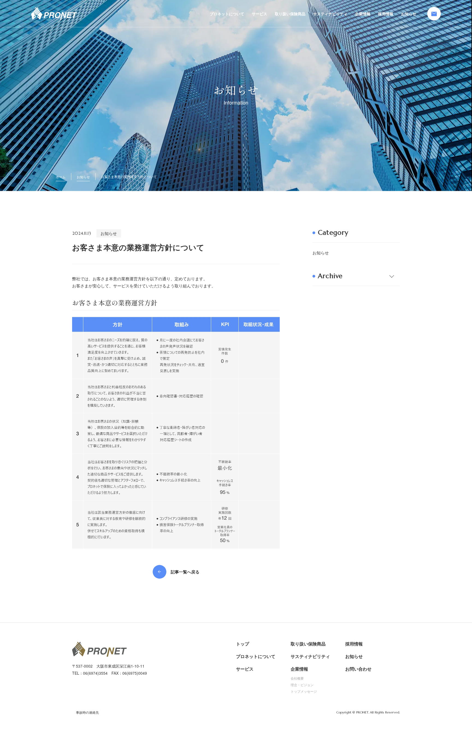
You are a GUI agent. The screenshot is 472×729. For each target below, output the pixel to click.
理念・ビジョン (302, 684)
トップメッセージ (304, 691)
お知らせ (408, 14)
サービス (259, 14)
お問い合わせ (358, 669)
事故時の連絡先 (87, 712)
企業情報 (362, 14)
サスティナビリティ (330, 14)
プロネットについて (227, 14)
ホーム (61, 176)
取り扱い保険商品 (290, 14)
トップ (242, 644)
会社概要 (297, 678)
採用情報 (385, 14)
